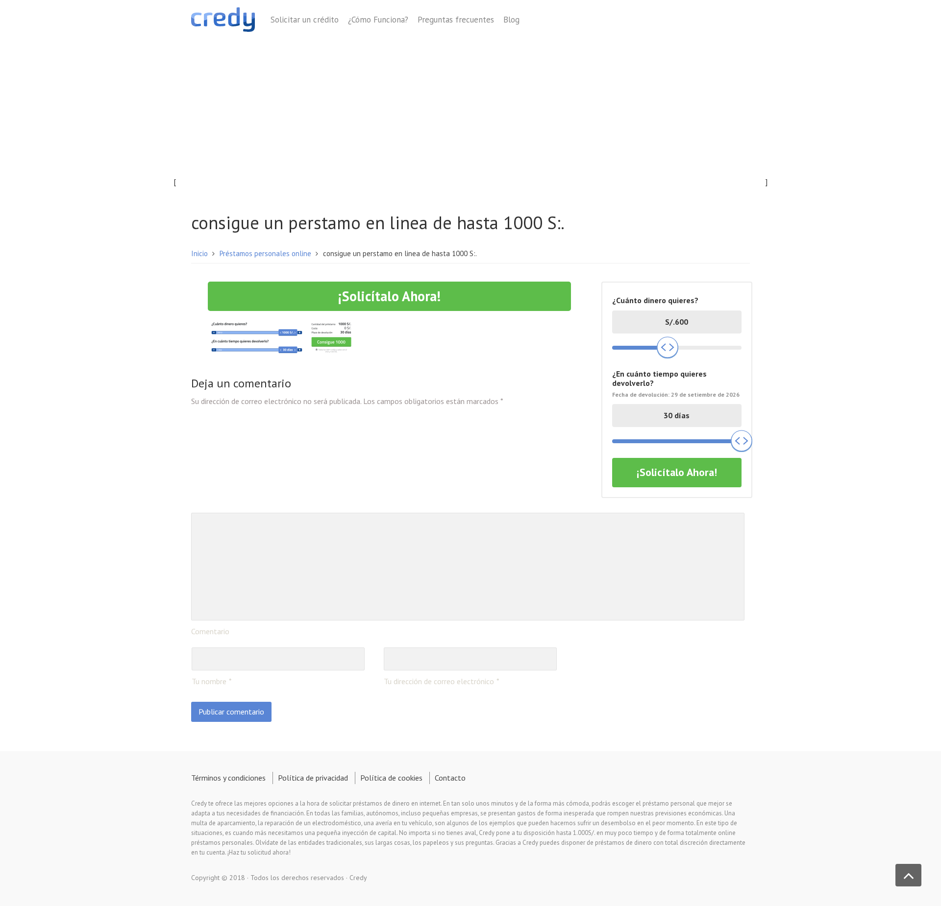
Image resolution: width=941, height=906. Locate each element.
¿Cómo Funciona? (378, 19)
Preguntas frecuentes (456, 19)
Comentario (210, 631)
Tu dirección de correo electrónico (439, 681)
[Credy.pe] (223, 21)
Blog (511, 19)
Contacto (450, 778)
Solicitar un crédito (305, 19)
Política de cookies (391, 778)
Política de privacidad (313, 778)
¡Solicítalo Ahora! (389, 296)
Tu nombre (209, 681)
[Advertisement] (470, 116)
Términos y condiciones (228, 778)
